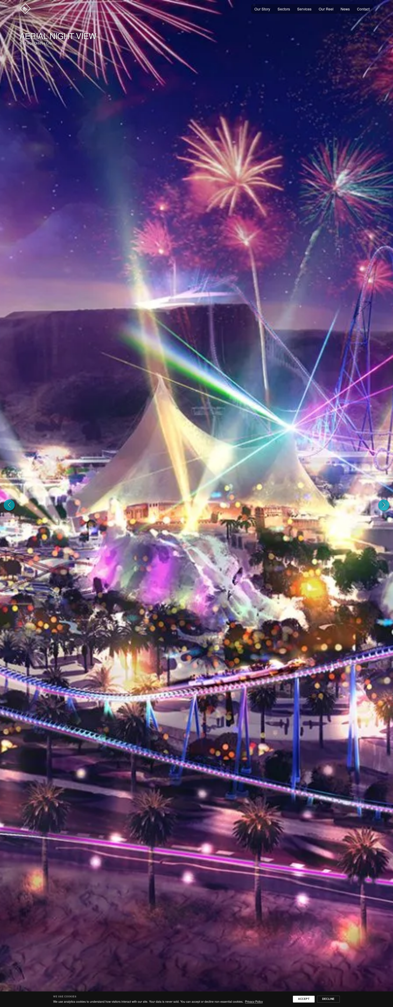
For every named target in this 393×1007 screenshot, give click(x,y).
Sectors (284, 8)
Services (304, 8)
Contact (363, 8)
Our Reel (326, 8)
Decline (328, 998)
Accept (303, 998)
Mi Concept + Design (25, 8)
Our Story (262, 8)
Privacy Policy (254, 1001)
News (345, 8)
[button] (9, 505)
